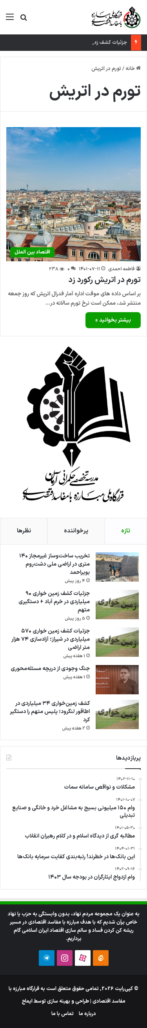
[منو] (10, 20)
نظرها (24, 531)
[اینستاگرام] (65, 958)
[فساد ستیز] (115, 17)
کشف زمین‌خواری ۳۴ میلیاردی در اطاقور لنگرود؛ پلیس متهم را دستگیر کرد (50, 711)
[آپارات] (83, 958)
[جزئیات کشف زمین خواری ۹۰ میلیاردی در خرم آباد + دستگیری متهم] (117, 604)
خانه (130, 69)
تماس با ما (62, 1014)
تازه (125, 531)
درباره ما (87, 1014)
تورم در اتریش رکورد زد (104, 280)
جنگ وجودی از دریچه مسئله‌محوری (50, 669)
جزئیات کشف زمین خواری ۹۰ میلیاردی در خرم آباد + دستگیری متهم (54, 601)
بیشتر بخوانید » (113, 320)
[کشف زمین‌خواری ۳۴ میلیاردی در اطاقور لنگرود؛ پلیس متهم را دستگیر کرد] (117, 714)
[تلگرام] (46, 958)
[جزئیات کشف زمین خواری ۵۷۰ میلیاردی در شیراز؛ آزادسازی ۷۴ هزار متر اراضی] (117, 642)
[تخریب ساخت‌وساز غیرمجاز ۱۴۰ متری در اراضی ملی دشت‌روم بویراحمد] (117, 567)
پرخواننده (76, 531)
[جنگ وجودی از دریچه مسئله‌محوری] (117, 679)
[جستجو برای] (23, 20)
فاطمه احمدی (121, 269)
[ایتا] (101, 958)
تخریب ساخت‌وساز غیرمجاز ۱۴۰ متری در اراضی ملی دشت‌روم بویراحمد (54, 564)
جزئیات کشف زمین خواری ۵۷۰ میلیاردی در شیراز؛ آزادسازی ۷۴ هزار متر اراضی (50, 639)
